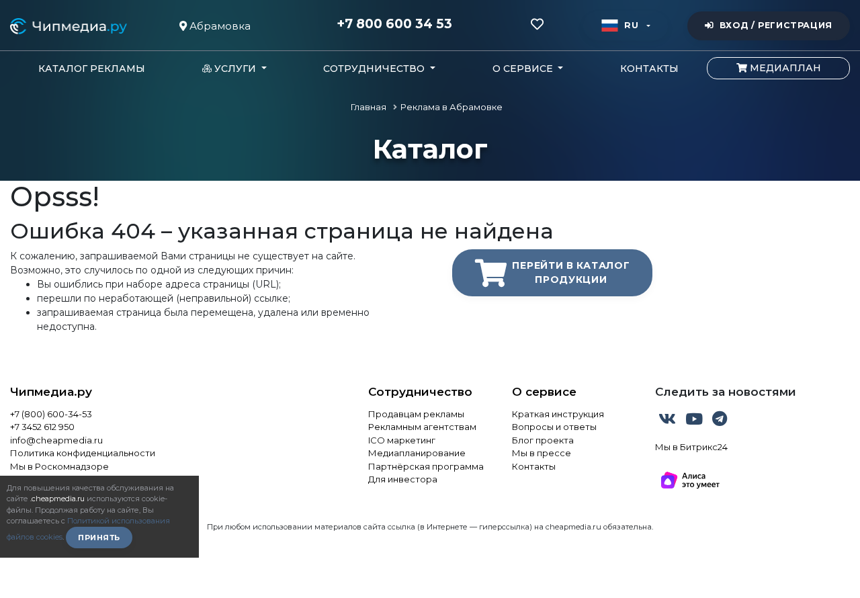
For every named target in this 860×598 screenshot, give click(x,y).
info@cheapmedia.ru (56, 440)
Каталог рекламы (91, 68)
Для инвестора (402, 479)
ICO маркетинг (401, 440)
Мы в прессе (541, 452)
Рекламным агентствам (422, 426)
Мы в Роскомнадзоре (59, 466)
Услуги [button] (235, 68)
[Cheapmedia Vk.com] (668, 421)
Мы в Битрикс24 (691, 446)
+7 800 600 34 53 (394, 24)
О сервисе (544, 391)
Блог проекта (543, 440)
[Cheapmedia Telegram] (719, 421)
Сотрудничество (420, 391)
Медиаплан (784, 68)
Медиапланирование (417, 452)
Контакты (649, 68)
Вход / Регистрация (776, 25)
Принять (99, 537)
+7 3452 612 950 (42, 426)
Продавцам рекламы (416, 414)
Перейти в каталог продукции (571, 272)
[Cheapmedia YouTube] (695, 421)
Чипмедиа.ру (51, 391)
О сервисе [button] (524, 68)
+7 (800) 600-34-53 (51, 414)
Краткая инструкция (558, 414)
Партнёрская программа (426, 466)
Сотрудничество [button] (375, 68)
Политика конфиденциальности (82, 452)
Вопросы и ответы (554, 426)
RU (631, 25)
